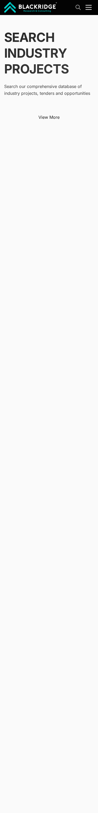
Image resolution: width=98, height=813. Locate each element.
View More (49, 117)
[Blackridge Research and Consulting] (30, 7)
